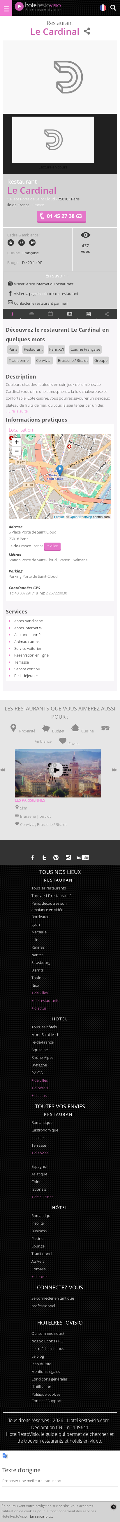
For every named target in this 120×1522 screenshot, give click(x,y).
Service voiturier (27, 648)
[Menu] (6, 8)
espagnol (39, 1166)
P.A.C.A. (37, 1072)
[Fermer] (113, 1507)
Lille (34, 939)
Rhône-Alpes (42, 1057)
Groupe (100, 360)
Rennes (37, 947)
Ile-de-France (18, 204)
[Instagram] (68, 858)
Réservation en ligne (31, 655)
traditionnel (41, 1253)
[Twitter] (44, 857)
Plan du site (41, 1363)
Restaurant (33, 349)
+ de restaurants (45, 1000)
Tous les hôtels (44, 1027)
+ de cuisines (42, 1196)
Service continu (27, 668)
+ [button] (17, 442)
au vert (37, 1261)
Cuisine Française (85, 349)
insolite (37, 1137)
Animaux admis (27, 641)
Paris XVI (56, 349)
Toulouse (39, 977)
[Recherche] (113, 8)
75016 (63, 199)
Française (30, 252)
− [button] (17, 451)
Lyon (35, 924)
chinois (37, 1181)
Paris (75, 199)
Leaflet (59, 516)
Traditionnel (19, 360)
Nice (35, 985)
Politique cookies (45, 1394)
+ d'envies (39, 1152)
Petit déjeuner (26, 675)
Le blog (37, 1356)
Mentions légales (45, 1371)
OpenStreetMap (81, 516)
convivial (39, 1269)
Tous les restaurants (48, 888)
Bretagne (39, 1065)
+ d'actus (39, 1008)
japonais (38, 1189)
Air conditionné (27, 634)
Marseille (39, 932)
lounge (38, 1246)
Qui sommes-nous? (47, 1333)
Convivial (43, 360)
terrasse (38, 1145)
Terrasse (21, 662)
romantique (41, 1122)
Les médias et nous (47, 1348)
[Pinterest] (56, 857)
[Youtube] (83, 857)
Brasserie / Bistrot (73, 360)
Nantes (37, 954)
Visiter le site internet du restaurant (43, 284)
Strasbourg (40, 962)
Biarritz (37, 970)
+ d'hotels (39, 1087)
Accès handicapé (28, 620)
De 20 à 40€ (32, 262)
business (39, 1230)
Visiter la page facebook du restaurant (45, 293)
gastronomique (44, 1130)
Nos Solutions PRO (47, 1341)
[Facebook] (32, 857)
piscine (37, 1238)
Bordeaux (39, 916)
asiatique (39, 1174)
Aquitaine (39, 1049)
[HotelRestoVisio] (38, 7)
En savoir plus (41, 1516)
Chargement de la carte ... (59, 476)
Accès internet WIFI (30, 627)
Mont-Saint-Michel (46, 1034)
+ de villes (39, 993)
